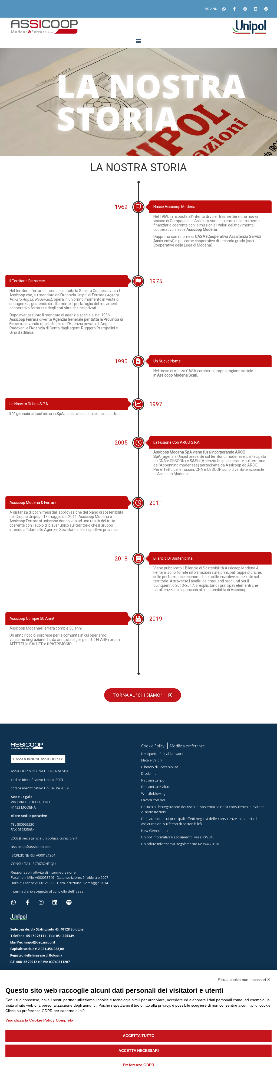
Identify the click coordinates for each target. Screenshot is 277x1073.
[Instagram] (245, 9)
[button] (138, 40)
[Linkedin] (255, 9)
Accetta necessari (138, 1050)
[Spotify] (266, 9)
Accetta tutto (138, 1035)
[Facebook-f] (234, 9)
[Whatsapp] (224, 9)
